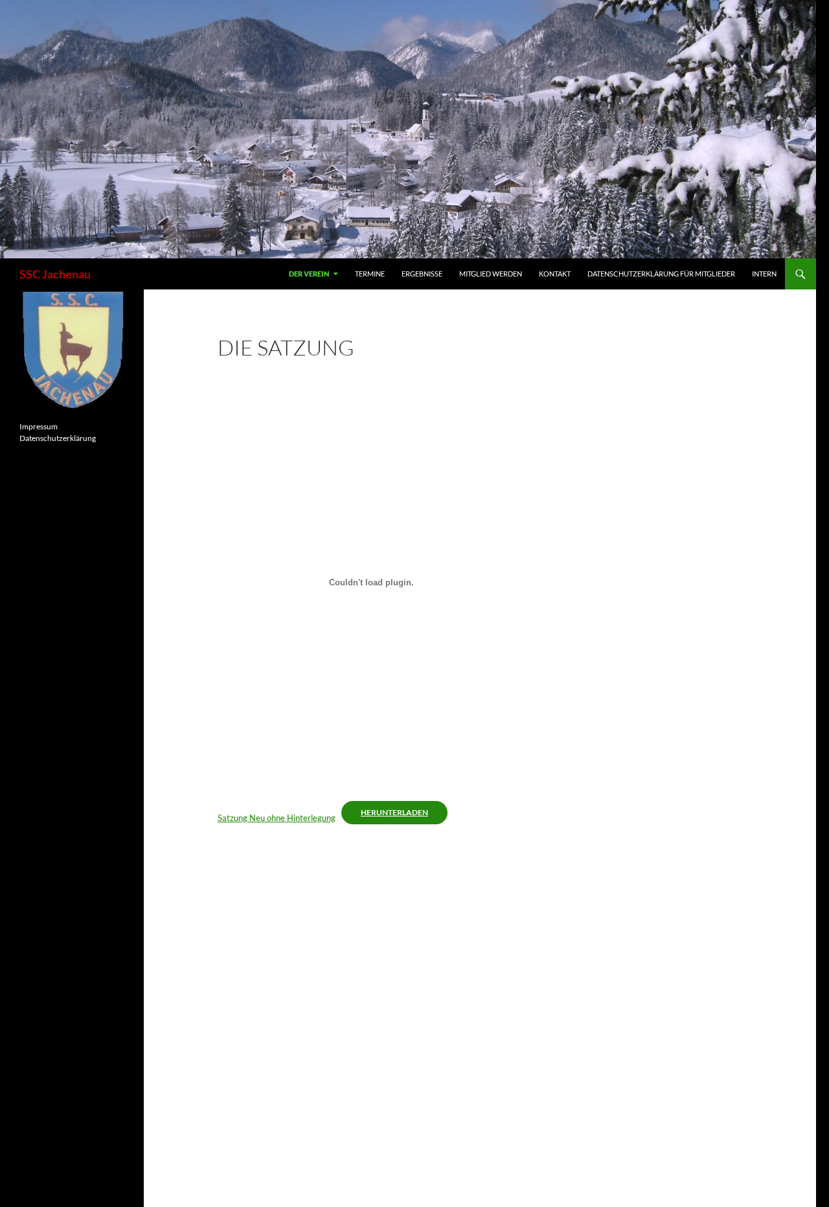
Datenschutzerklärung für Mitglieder (661, 273)
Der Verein (309, 273)
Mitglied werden (490, 273)
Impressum (38, 426)
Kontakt (555, 273)
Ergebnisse (422, 273)
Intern (764, 273)
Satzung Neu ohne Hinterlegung (276, 818)
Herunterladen (394, 812)
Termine (370, 273)
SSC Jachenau (55, 274)
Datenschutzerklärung (57, 438)
